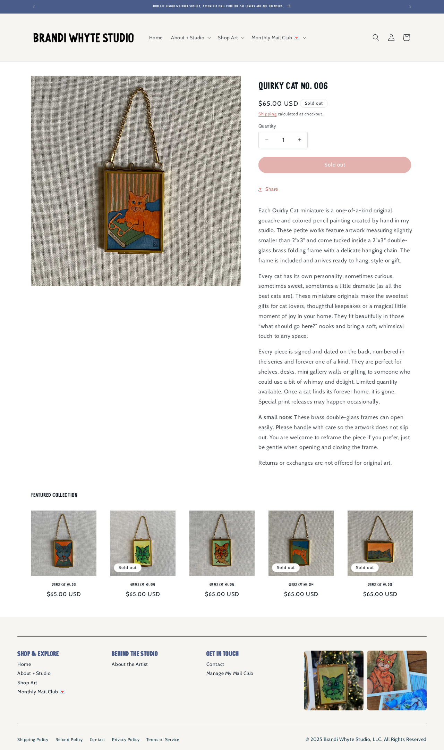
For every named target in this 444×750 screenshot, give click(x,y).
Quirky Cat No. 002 (142, 584)
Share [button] (271, 189)
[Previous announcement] (33, 6)
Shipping (267, 113)
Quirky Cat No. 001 (64, 584)
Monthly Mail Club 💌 (41, 691)
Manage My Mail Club (230, 673)
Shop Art (27, 682)
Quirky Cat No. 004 (301, 584)
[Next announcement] (410, 6)
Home (24, 664)
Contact (215, 664)
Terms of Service (162, 739)
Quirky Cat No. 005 (380, 584)
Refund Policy (69, 739)
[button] (190, 37)
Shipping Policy (33, 739)
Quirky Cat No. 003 (222, 584)
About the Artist (130, 664)
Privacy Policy (125, 739)
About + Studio (34, 673)
